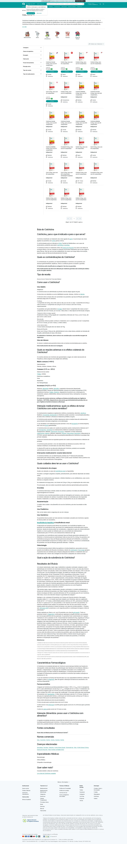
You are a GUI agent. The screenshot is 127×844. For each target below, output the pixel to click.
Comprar (52, 71)
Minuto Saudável (26, 799)
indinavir (47, 433)
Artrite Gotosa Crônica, (83, 747)
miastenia (56, 392)
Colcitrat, (57, 740)
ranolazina (49, 429)
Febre (60, 243)
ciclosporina (42, 429)
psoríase (67, 245)
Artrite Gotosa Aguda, (59, 747)
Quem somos (25, 788)
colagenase (51, 679)
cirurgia (60, 309)
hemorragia (81, 550)
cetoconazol (70, 433)
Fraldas (96, 792)
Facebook (82, 792)
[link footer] (46, 836)
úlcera (46, 425)
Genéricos (79, 6)
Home (24, 10)
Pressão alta (57, 6)
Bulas (41, 804)
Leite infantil (64, 6)
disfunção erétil (44, 608)
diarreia (82, 294)
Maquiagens (97, 794)
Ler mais (24, 26)
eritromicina (54, 431)
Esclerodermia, (69, 747)
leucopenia (75, 423)
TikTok (81, 800)
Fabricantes (43, 810)
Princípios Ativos (44, 802)
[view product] (52, 56)
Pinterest (82, 798)
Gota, (75, 747)
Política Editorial (26, 790)
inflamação (51, 704)
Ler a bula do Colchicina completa (46, 773)
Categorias (42, 794)
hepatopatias (51, 694)
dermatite (56, 388)
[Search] (83, 4)
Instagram (82, 794)
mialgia (51, 392)
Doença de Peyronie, (42, 749)
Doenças (42, 806)
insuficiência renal (60, 471)
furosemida (46, 415)
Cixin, (38, 740)
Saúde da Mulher (72, 6)
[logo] (23, 4)
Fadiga (39, 374)
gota (71, 239)
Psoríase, (46, 747)
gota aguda (76, 612)
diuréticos (83, 413)
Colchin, (48, 740)
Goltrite (62, 740)
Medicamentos (43, 788)
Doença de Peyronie (68, 247)
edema (45, 709)
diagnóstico (51, 614)
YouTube (82, 796)
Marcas (42, 808)
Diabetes (51, 6)
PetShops (96, 796)
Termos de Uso (63, 792)
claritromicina (40, 433)
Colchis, (53, 740)
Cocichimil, (43, 740)
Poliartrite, (51, 747)
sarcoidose (60, 245)
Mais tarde (39, 13)
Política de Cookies (64, 790)
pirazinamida (53, 415)
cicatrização (73, 550)
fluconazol (61, 431)
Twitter (81, 790)
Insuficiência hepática (45, 523)
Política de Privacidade (65, 788)
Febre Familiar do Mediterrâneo (56, 749)
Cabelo (95, 798)
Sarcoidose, (40, 747)
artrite (53, 240)
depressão (45, 388)
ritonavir (64, 433)
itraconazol (77, 433)
